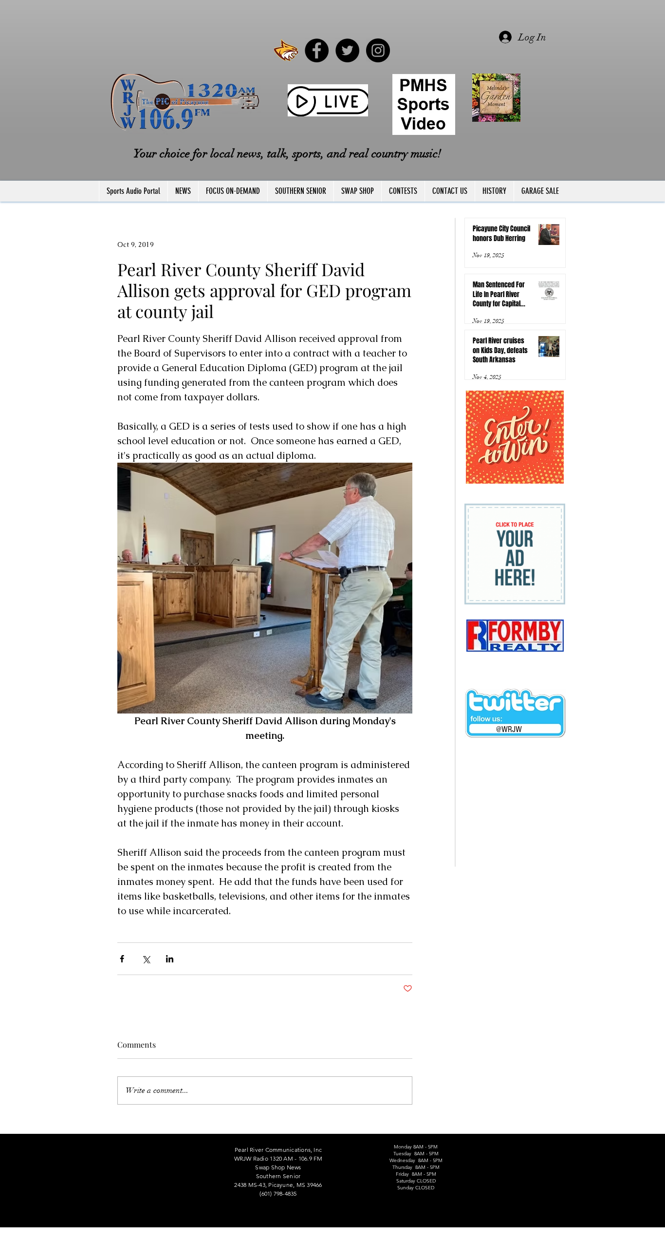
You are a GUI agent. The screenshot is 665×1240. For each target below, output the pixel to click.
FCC (100, 1235)
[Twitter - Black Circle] (347, 50)
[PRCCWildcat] (286, 50)
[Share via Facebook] (122, 958)
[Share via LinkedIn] (169, 958)
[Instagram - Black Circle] (378, 50)
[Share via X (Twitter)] (145, 958)
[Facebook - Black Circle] (317, 50)
